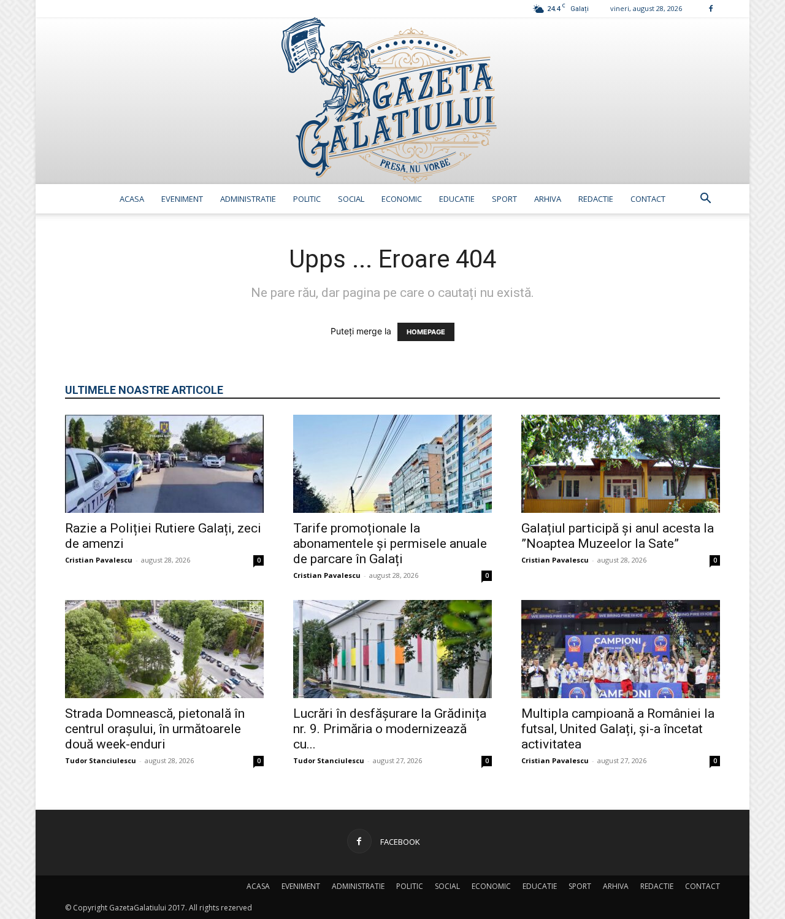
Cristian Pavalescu (98, 559)
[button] (705, 200)
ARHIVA (547, 198)
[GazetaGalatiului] (392, 100)
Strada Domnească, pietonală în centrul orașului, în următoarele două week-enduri (155, 729)
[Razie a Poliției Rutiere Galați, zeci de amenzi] (164, 464)
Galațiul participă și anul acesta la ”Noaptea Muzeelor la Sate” (617, 536)
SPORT (504, 198)
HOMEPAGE (426, 332)
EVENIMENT (182, 198)
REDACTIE (595, 198)
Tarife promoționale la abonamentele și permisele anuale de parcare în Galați (390, 543)
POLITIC (307, 198)
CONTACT (647, 198)
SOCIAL (351, 198)
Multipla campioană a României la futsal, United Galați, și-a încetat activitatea (617, 729)
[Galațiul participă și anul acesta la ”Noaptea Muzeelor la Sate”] (620, 464)
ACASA (132, 198)
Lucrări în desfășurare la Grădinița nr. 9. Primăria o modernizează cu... (389, 729)
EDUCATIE (457, 198)
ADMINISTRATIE (248, 198)
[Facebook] (711, 8)
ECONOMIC (401, 198)
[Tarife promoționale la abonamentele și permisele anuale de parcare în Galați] (392, 464)
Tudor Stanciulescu (100, 760)
